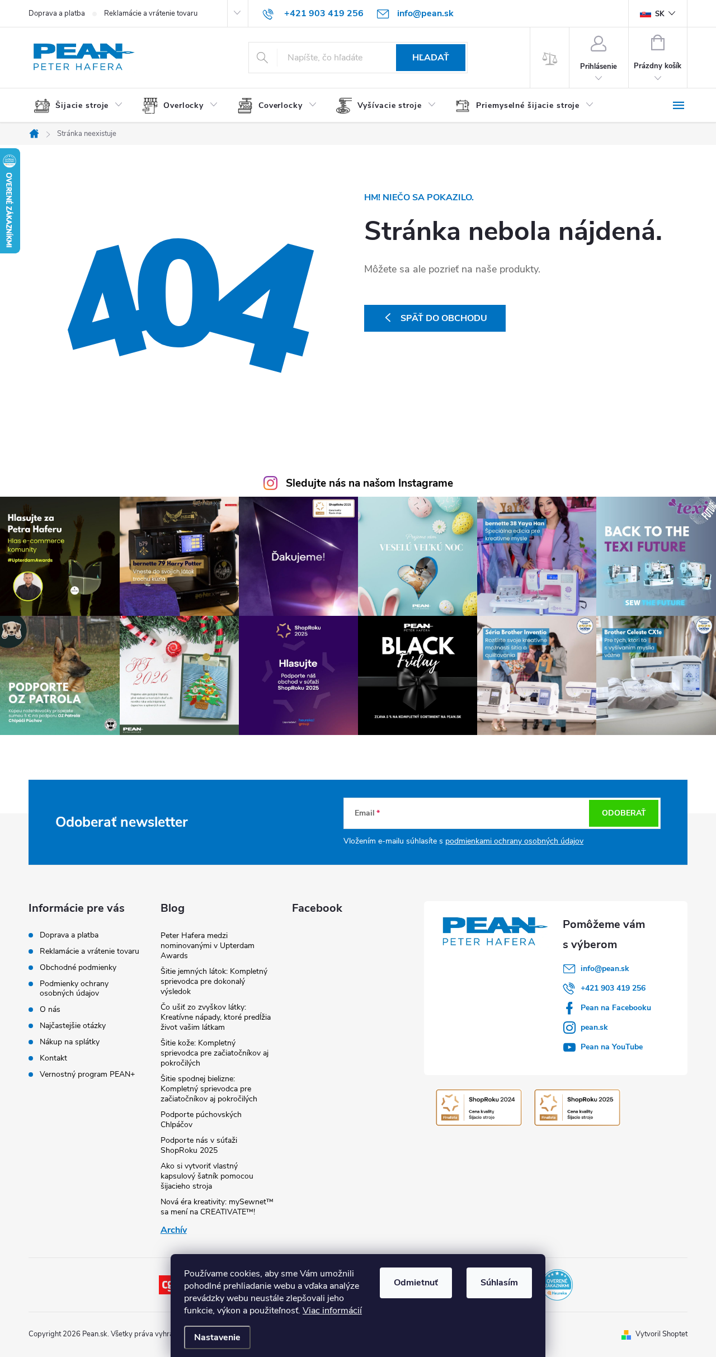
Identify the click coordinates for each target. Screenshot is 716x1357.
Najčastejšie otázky (73, 1025)
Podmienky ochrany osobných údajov (74, 988)
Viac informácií (332, 1310)
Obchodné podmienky (78, 967)
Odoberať (624, 813)
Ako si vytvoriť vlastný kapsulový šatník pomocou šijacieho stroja (207, 1176)
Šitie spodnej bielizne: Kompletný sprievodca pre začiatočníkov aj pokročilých (209, 1088)
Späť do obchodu (444, 318)
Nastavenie (217, 1337)
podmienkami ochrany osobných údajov (514, 841)
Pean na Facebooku (616, 1007)
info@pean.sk (605, 968)
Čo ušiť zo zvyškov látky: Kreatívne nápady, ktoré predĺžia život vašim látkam (216, 1017)
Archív (174, 1230)
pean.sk (594, 1027)
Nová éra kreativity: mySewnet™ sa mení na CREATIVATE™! (217, 1206)
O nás (50, 1009)
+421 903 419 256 (613, 988)
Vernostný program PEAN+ (87, 1074)
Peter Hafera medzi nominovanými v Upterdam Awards (208, 945)
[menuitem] (82, 105)
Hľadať (430, 57)
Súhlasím (499, 1282)
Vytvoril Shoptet (661, 1334)
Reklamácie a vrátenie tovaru (150, 13)
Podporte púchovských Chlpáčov (201, 1119)
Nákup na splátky (70, 1041)
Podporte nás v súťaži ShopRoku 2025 (199, 1145)
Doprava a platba (57, 13)
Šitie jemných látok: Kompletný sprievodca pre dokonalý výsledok (214, 981)
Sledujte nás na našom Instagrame (369, 483)
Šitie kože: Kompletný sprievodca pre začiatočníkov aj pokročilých (214, 1053)
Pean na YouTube (612, 1047)
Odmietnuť (416, 1282)
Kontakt (53, 1058)
